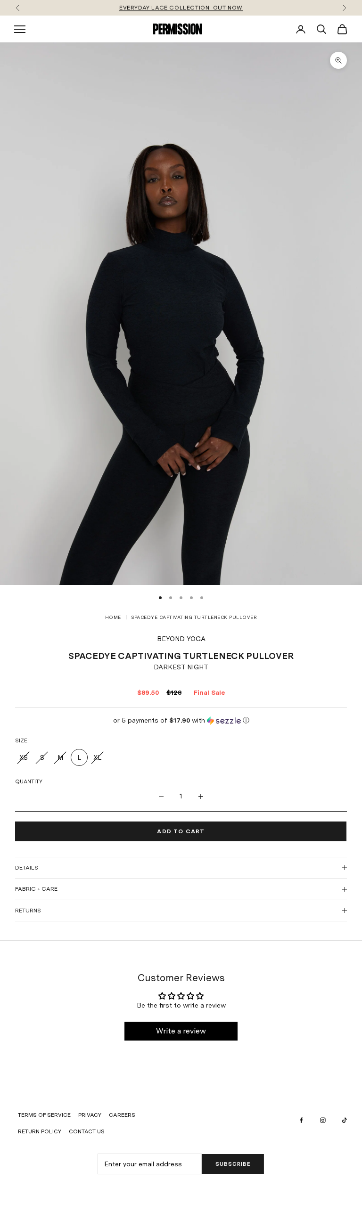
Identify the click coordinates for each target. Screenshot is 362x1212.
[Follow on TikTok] (344, 1120)
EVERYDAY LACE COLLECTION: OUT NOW (181, 7)
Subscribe (233, 1164)
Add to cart (181, 831)
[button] (181, 720)
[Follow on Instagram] (323, 1120)
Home (113, 617)
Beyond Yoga (181, 639)
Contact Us (87, 1131)
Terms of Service (44, 1115)
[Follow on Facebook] (301, 1120)
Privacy (89, 1115)
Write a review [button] (181, 1030)
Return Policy (39, 1131)
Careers (122, 1115)
